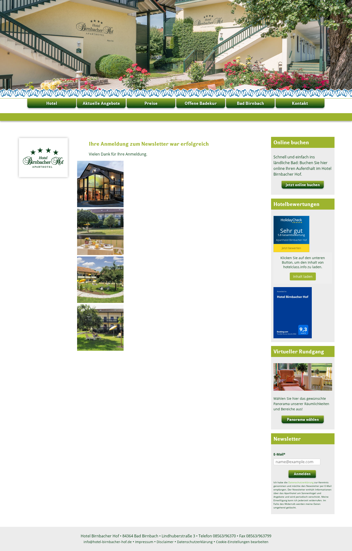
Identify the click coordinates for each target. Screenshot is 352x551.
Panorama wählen (303, 419)
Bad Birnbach (250, 103)
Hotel (51, 103)
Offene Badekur (201, 103)
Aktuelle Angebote (101, 103)
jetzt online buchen (303, 184)
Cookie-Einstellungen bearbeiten (242, 542)
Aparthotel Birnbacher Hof (291, 239)
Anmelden (302, 474)
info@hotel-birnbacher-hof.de (108, 542)
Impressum (144, 542)
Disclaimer (165, 542)
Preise (151, 103)
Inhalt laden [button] (302, 276)
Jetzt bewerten (291, 248)
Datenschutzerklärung (300, 482)
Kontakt (300, 103)
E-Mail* (279, 454)
